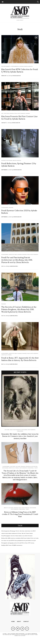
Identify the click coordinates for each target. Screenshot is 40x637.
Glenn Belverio (13, 266)
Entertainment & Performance (10, 66)
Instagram (9, 160)
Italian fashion (18, 535)
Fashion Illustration (31, 466)
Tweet (36, 467)
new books (36, 538)
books (6, 533)
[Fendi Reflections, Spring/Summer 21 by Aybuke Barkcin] (20, 143)
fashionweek (15, 533)
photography (11, 542)
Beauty (6, 507)
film (23, 533)
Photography (31, 429)
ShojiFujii (3, 545)
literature (30, 535)
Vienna (10, 545)
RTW (29, 542)
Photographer (4, 542)
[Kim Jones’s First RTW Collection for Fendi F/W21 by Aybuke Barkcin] (20, 49)
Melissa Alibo (4, 538)
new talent (3, 540)
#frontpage (12, 530)
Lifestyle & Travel (6, 354)
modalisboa (18, 538)
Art (2, 113)
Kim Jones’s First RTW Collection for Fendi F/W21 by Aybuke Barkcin (19, 70)
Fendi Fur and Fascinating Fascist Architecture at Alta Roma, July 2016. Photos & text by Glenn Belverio (17, 260)
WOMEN (14, 545)
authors (3, 533)
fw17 (25, 533)
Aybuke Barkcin (16, 75)
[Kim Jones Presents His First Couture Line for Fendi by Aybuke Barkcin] (20, 96)
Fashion (21, 66)
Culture (7, 429)
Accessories (4, 207)
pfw (35, 540)
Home (13, 621)
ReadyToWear (21, 542)
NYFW (12, 540)
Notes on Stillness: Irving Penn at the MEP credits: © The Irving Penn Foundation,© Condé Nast (20, 514)
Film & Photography (19, 113)
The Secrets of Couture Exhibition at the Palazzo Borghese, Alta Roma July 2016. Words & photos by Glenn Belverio (18, 309)
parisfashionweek (21, 540)
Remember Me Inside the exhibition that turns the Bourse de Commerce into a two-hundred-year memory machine (20, 436)
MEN (9, 538)
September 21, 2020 (6, 216)
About (19, 621)
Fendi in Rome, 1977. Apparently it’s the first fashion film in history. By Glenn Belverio (20, 359)
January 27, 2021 (5, 122)
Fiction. (19, 533)
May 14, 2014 (4, 364)
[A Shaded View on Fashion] (20, 12)
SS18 (7, 545)
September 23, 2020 (6, 169)
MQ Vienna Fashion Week (27, 538)
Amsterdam (27, 530)
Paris (15, 540)
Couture (6, 113)
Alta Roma (22, 530)
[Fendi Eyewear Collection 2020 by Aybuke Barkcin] (20, 190)
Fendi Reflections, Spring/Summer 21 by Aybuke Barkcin (18, 164)
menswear (13, 538)
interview (13, 535)
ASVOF (34, 530)
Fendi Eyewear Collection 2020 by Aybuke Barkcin (19, 211)
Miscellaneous (28, 66)
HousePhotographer (5, 535)
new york (9, 540)
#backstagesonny (5, 530)
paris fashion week (29, 540)
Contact (26, 621)
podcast (16, 542)
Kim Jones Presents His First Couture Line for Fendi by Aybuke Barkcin (19, 117)
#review (17, 530)
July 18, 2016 (4, 315)
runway (28, 113)
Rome (26, 542)
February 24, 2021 (6, 75)
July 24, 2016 (4, 266)
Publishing (20, 431)
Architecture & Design (15, 254)
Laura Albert (25, 535)
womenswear (19, 545)
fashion (10, 533)
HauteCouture (29, 533)
